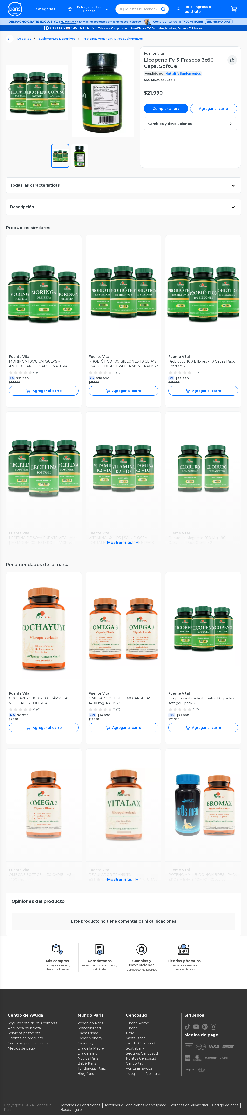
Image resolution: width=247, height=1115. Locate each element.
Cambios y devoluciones (28, 1043)
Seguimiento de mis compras (32, 1023)
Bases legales (72, 1110)
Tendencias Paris (92, 1068)
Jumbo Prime (137, 1023)
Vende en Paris (90, 1023)
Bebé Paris (87, 1063)
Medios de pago (21, 1048)
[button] (88, 9)
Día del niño (87, 1053)
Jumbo (132, 1028)
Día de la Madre (91, 1048)
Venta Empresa (139, 1068)
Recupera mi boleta (24, 1028)
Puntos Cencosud (141, 1058)
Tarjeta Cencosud (140, 1043)
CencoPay (134, 1063)
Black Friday (88, 1033)
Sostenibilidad (89, 1028)
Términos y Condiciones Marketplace (135, 1105)
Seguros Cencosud (142, 1053)
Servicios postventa (24, 1033)
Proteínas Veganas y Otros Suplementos (113, 38)
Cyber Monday (90, 1038)
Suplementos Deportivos (57, 38)
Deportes (24, 38)
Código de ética (225, 1105)
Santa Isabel (136, 1038)
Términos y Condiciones (80, 1105)
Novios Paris (88, 1058)
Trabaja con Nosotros (143, 1073)
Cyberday (86, 1043)
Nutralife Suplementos (183, 73)
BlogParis (86, 1073)
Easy (130, 1033)
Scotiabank (135, 1048)
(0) (38, 372)
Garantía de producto (25, 1038)
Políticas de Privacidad (189, 1105)
